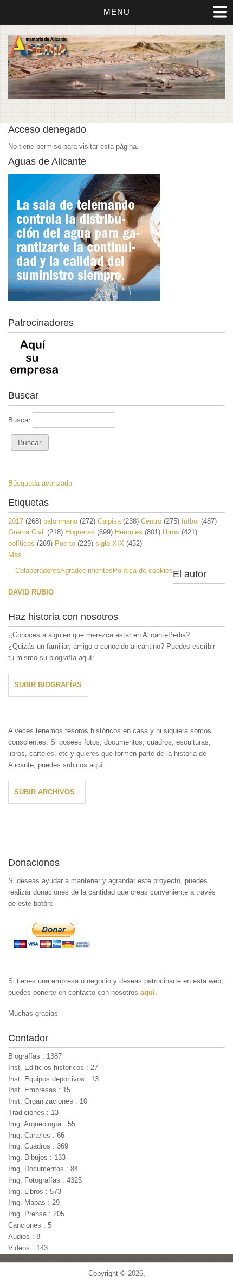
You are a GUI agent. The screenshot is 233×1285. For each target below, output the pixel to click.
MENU (116, 11)
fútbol (190, 521)
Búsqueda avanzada (40, 483)
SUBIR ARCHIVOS (44, 792)
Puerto (65, 543)
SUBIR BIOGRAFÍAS (48, 685)
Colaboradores (37, 570)
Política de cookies (143, 570)
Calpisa (109, 521)
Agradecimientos (86, 570)
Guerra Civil (26, 532)
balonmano (60, 521)
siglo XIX (109, 543)
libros (171, 532)
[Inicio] (116, 97)
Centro (151, 521)
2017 (15, 521)
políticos (21, 543)
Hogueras (80, 532)
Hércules (129, 532)
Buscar (20, 420)
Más (15, 555)
